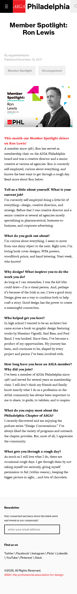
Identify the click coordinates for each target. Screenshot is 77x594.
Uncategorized (52, 70)
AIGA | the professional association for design (33, 574)
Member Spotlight (20, 70)
